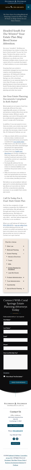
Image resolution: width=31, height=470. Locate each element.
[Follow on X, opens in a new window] (17, 439)
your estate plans (18, 142)
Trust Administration (13, 281)
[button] (28, 7)
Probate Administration (14, 277)
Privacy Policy (22, 460)
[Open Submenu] (24, 246)
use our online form (21, 225)
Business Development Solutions (14, 462)
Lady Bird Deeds (13, 273)
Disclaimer (6, 373)
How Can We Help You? (10, 353)
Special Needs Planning (14, 288)
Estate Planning (12, 253)
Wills (9, 264)
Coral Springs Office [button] (15, 425)
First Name (7, 320)
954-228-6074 (18, 7)
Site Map (14, 460)
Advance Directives (14, 257)
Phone (5, 344)
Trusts (10, 260)
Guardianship (11, 285)
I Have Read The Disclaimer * (14, 376)
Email (5, 336)
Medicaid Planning (13, 250)
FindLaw (15, 465)
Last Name (7, 328)
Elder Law (10, 246)
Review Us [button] (15, 443)
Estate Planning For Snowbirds (14, 268)
